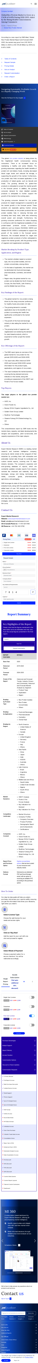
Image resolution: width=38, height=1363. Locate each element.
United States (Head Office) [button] (19, 1340)
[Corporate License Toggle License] (31, 1025)
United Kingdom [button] (19, 1350)
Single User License (9, 542)
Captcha (5, 596)
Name (5, 561)
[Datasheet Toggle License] (31, 1006)
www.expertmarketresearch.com (19, 519)
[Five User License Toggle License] (31, 1015)
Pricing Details (8, 66)
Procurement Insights (21, 1318)
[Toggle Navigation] (35, 4)
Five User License (8, 547)
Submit (19, 603)
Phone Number (7, 567)
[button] (5, 981)
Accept (6, 1360)
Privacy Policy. (29, 1357)
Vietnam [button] (19, 1353)
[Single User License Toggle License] (31, 997)
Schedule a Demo (11, 1245)
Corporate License (9, 550)
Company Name (7, 578)
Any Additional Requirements (10, 584)
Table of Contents (9, 59)
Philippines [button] (19, 1347)
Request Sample (8, 62)
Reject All (16, 1360)
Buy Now (18, 1033)
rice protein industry (16, 158)
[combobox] (5, 570)
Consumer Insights (31, 1318)
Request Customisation (11, 73)
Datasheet (6, 545)
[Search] (31, 4)
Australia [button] (19, 1342)
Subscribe (31, 1313)
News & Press (12, 26)
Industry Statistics (11, 1318)
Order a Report (8, 77)
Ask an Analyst (8, 69)
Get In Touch (5, 1299)
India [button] (19, 1345)
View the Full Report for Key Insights (12, 98)
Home (3, 26)
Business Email (7, 573)
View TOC (19, 643)
